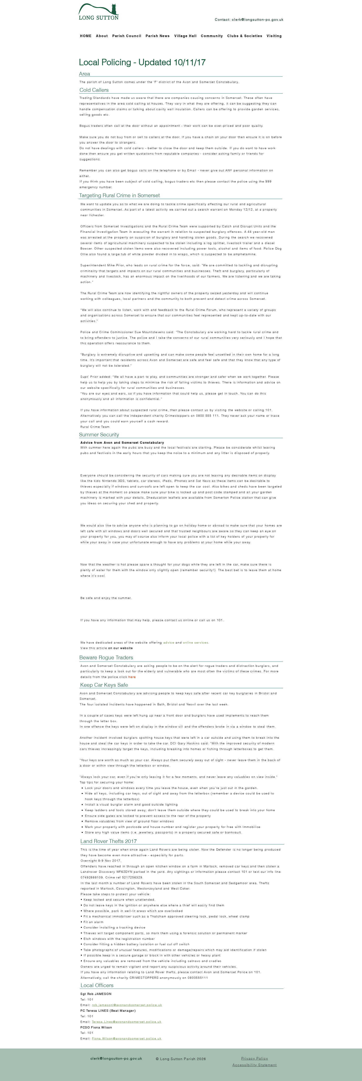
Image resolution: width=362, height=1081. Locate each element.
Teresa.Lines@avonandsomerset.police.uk (127, 1022)
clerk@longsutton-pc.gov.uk (258, 19)
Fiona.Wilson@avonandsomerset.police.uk (127, 1038)
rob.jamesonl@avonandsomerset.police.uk (127, 1005)
